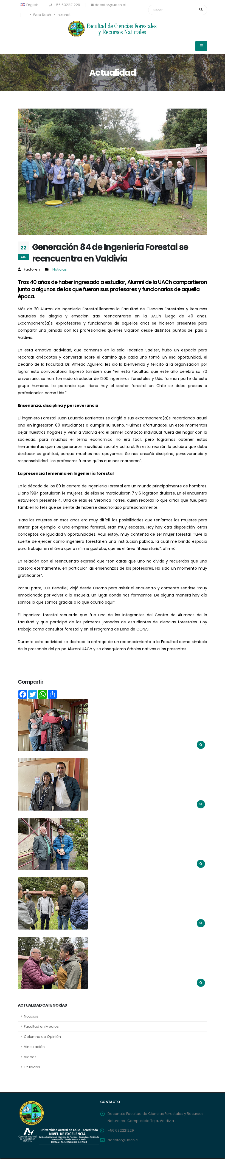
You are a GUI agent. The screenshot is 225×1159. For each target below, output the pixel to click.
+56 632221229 (121, 1130)
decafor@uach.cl (110, 4)
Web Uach (41, 14)
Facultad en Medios (41, 1026)
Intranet (63, 14)
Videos (30, 1057)
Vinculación (34, 1046)
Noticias (59, 269)
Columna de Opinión (42, 1036)
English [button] (32, 4)
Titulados (32, 1067)
